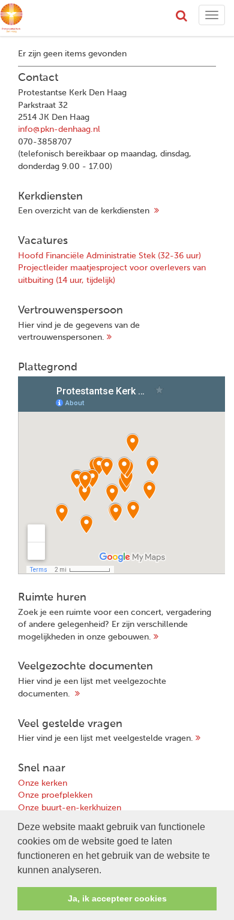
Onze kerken (42, 783)
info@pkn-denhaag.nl (59, 129)
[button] (105, 871)
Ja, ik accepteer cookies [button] (117, 898)
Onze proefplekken (55, 795)
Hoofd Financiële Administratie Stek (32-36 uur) (109, 256)
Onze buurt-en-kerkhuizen (69, 808)
